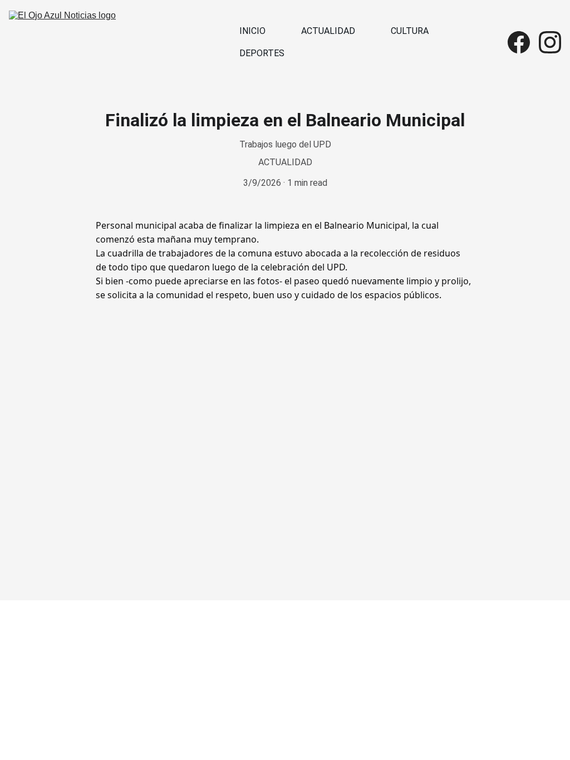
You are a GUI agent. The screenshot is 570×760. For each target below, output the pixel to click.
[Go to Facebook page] (523, 42)
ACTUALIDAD (328, 31)
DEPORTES (261, 53)
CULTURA (410, 31)
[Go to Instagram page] (550, 42)
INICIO (252, 31)
